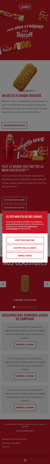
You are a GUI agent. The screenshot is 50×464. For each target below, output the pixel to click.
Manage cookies (25, 255)
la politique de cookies (15, 226)
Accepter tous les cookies (25, 248)
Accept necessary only (25, 240)
